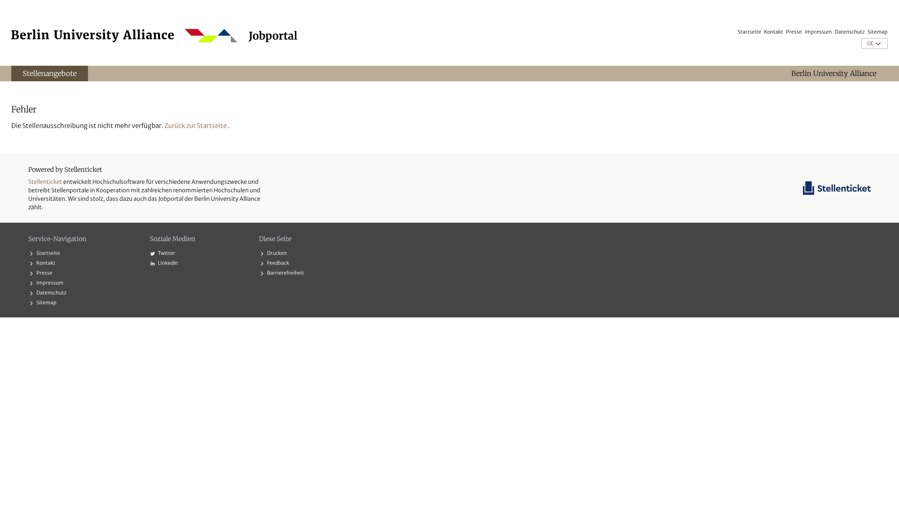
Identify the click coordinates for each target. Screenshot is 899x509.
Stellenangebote (50, 73)
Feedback (277, 263)
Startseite (749, 32)
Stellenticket (45, 181)
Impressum (818, 32)
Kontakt (773, 32)
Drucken (276, 253)
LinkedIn (167, 263)
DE (871, 43)
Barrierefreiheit (285, 273)
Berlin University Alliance (833, 73)
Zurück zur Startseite (195, 126)
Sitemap (878, 32)
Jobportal (273, 35)
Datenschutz (850, 32)
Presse (794, 32)
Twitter (166, 253)
